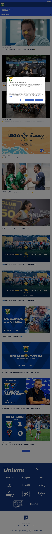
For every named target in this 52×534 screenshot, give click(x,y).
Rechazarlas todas (29, 99)
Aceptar (38, 99)
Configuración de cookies (15, 99)
